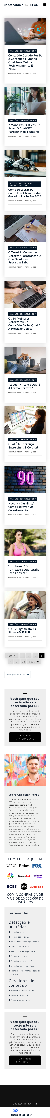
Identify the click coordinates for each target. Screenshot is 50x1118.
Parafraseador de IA (20, 946)
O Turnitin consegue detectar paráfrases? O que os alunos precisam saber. (24, 257)
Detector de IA (17, 932)
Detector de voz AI (19, 956)
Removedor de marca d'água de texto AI (26, 972)
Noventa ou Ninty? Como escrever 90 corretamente (21, 506)
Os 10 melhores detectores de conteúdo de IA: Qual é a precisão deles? (24, 323)
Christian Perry (15, 73)
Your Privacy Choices (31, 1110)
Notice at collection (21, 1115)
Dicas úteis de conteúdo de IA (23, 51)
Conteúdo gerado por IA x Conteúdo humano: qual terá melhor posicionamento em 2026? (25, 62)
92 (23, 661)
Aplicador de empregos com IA (25, 941)
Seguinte (34, 661)
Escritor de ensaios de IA (22, 990)
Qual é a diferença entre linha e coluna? (23, 445)
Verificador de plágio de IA (23, 951)
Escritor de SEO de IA (21, 995)
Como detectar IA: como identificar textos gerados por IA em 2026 (24, 193)
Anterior (12, 656)
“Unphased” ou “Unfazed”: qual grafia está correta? (23, 569)
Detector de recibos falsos (23, 966)
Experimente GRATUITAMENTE (25, 737)
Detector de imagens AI (21, 961)
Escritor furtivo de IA (20, 1000)
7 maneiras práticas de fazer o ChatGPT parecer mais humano (24, 128)
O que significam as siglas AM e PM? (22, 630)
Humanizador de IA (20, 937)
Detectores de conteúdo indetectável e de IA (21, 184)
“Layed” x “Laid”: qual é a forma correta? (24, 386)
